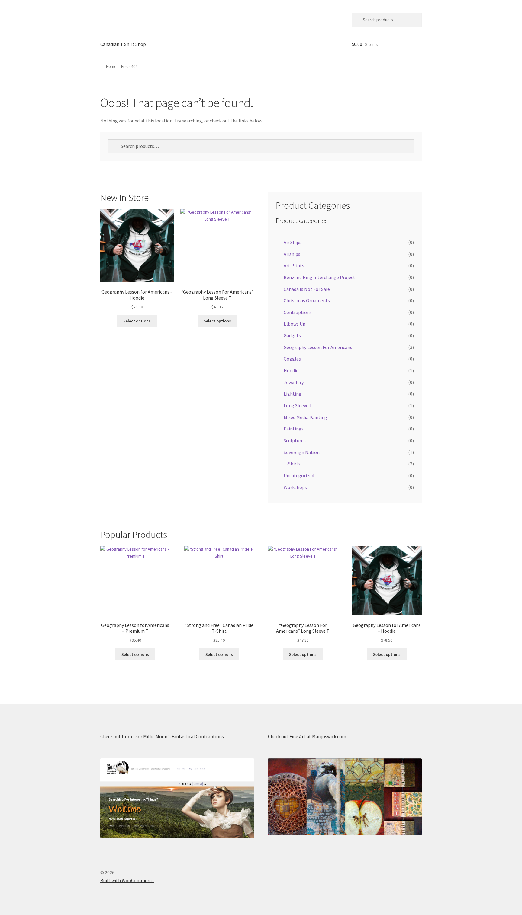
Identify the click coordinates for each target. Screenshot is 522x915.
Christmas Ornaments (307, 300)
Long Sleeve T (298, 405)
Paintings (294, 429)
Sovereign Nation (302, 452)
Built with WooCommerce (127, 880)
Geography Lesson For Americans (318, 347)
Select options (137, 321)
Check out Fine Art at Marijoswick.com (307, 736)
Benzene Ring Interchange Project (319, 277)
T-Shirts (292, 464)
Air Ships (292, 242)
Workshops (295, 487)
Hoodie (291, 370)
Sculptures (295, 440)
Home (111, 66)
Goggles (292, 359)
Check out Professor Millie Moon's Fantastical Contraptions (162, 736)
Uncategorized (299, 475)
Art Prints (294, 265)
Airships (292, 254)
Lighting (292, 394)
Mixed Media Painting (305, 417)
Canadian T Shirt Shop (123, 44)
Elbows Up (294, 324)
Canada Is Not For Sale (307, 289)
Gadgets (292, 335)
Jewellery (294, 382)
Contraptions (298, 312)
